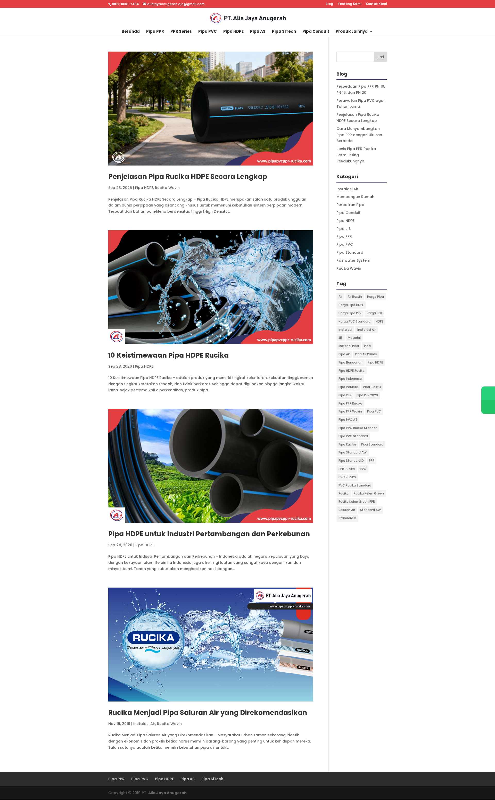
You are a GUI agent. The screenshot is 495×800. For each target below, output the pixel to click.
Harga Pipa (375, 296)
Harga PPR (374, 313)
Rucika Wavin (167, 187)
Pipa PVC (207, 32)
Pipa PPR (155, 32)
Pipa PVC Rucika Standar (358, 428)
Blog (329, 4)
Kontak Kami (376, 4)
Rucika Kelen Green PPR (357, 501)
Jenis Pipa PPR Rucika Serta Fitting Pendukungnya (356, 155)
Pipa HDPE (233, 32)
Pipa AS (258, 32)
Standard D (347, 518)
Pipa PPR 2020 (367, 395)
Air (340, 296)
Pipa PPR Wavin (350, 411)
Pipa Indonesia (350, 378)
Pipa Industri (348, 387)
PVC (363, 469)
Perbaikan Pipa (350, 204)
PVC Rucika (347, 477)
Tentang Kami (349, 4)
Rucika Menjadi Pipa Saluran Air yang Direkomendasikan (207, 712)
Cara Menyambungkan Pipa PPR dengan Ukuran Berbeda (359, 135)
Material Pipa (349, 346)
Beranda (131, 32)
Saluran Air (347, 510)
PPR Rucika (347, 469)
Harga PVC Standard (354, 321)
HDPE (379, 321)
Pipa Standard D (351, 460)
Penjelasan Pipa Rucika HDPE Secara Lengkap (187, 176)
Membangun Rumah (355, 196)
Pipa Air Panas (366, 354)
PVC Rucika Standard (355, 485)
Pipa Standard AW (353, 452)
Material (354, 337)
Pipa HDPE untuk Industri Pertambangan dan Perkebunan (209, 534)
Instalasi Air (144, 723)
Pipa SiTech (284, 32)
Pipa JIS (343, 228)
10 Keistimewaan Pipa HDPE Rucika (168, 355)
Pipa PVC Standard (353, 436)
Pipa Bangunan (350, 362)
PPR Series (181, 32)
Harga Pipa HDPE (351, 305)
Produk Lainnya (352, 32)
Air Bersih (355, 296)
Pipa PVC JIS (348, 419)
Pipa (367, 346)
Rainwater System (353, 260)
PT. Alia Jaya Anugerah (164, 792)
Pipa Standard (349, 252)
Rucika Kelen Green (369, 493)
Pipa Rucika (347, 444)
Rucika (344, 493)
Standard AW (370, 510)
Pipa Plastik (372, 387)
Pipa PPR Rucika (350, 403)
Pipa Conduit (315, 32)
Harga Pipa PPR (350, 313)
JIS (341, 337)
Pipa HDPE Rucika (352, 370)
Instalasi (345, 329)
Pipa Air (344, 354)
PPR (371, 460)
